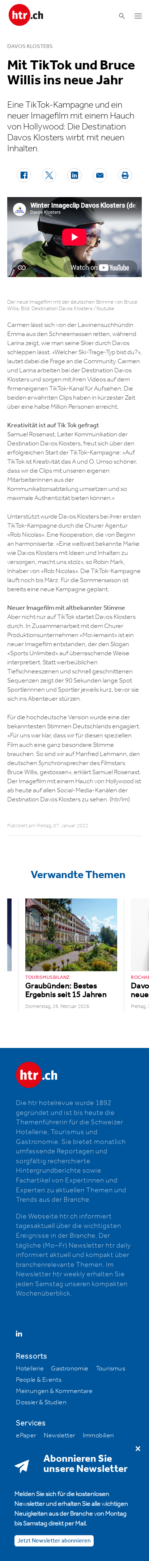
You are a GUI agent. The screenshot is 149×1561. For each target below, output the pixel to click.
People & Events (38, 1380)
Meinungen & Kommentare (54, 1391)
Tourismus (110, 1369)
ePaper (26, 1435)
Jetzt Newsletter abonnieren (54, 1540)
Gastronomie (69, 1369)
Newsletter (60, 1435)
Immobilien (98, 1435)
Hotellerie (30, 1369)
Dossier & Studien (41, 1402)
